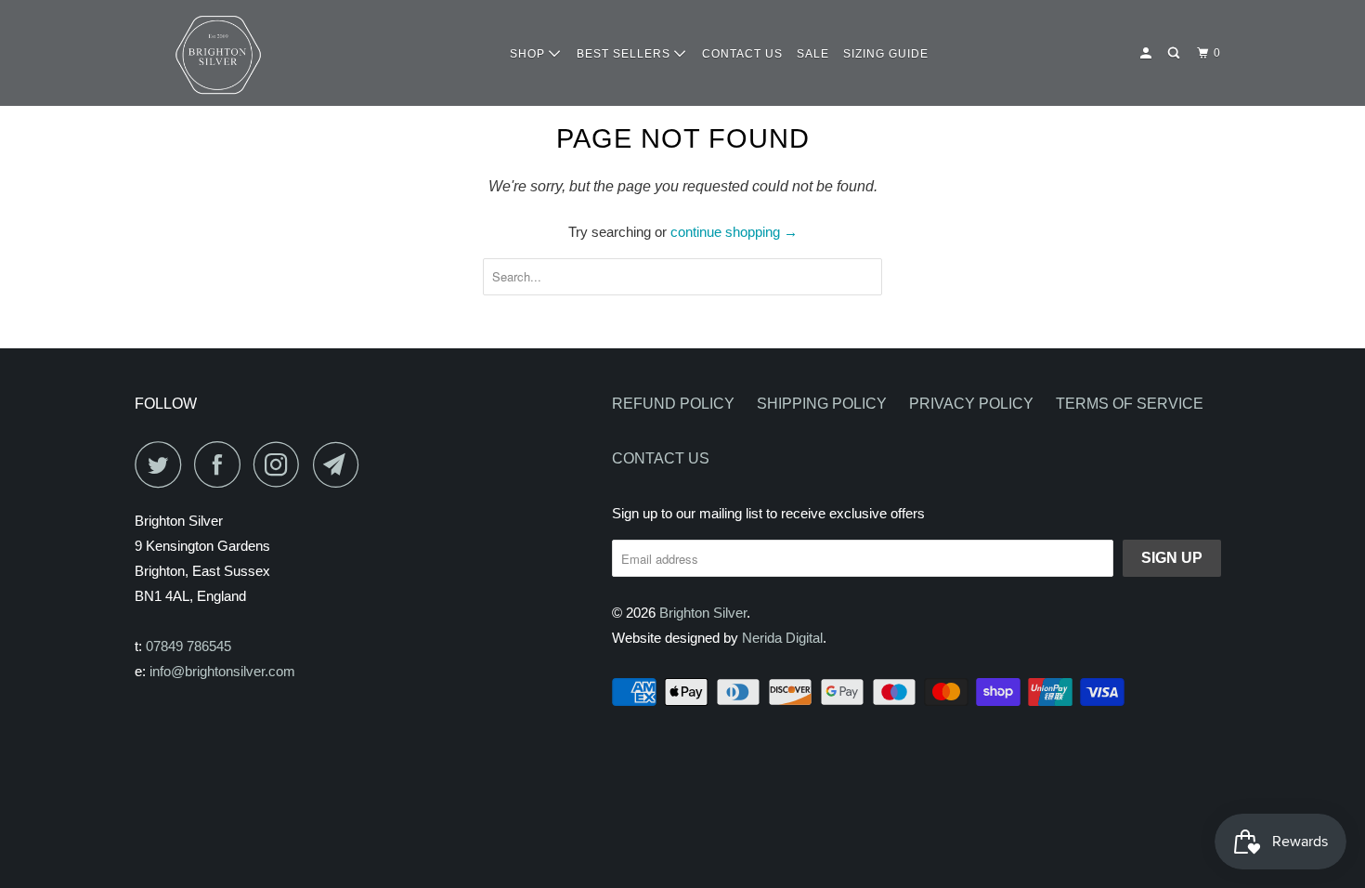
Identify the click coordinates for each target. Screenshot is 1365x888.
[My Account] (1147, 53)
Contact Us (660, 458)
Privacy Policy (971, 403)
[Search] (1175, 53)
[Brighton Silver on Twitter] (162, 464)
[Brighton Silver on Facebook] (222, 464)
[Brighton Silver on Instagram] (281, 464)
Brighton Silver (703, 612)
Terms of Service (1129, 403)
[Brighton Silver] (218, 53)
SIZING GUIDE (886, 53)
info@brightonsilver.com (222, 671)
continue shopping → (734, 232)
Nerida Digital (782, 638)
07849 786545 (188, 646)
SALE (813, 53)
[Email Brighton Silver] (341, 464)
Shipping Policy (822, 403)
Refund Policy (673, 403)
